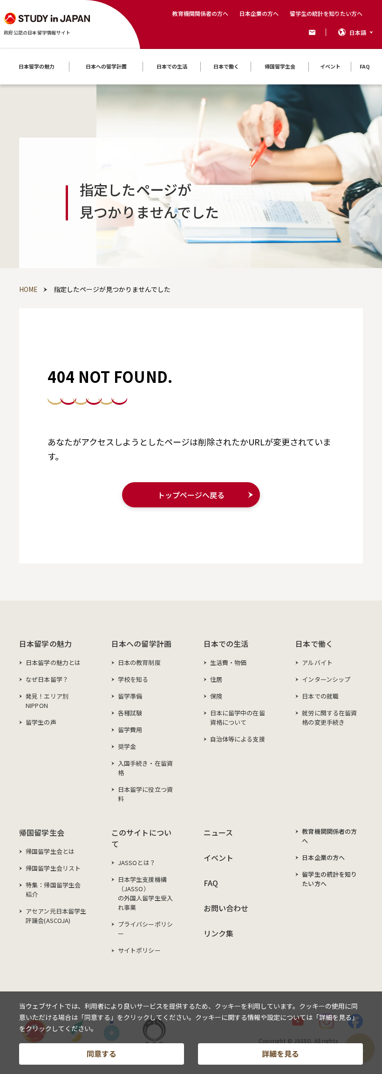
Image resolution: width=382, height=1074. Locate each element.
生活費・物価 (228, 662)
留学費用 (130, 729)
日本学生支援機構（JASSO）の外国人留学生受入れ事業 (145, 893)
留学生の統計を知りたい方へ (326, 13)
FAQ (211, 882)
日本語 (357, 32)
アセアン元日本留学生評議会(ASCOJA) (56, 916)
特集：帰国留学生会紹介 (53, 889)
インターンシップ (326, 679)
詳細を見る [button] (280, 1053)
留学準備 (130, 696)
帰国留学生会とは (50, 851)
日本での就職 (320, 696)
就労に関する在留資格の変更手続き (329, 717)
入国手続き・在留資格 (145, 768)
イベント (219, 857)
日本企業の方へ (259, 13)
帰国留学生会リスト (53, 868)
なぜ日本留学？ (47, 679)
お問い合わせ (226, 908)
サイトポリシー (139, 950)
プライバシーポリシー (145, 929)
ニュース (218, 832)
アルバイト (317, 662)
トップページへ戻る (191, 494)
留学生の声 (41, 722)
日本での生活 (226, 643)
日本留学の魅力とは (53, 662)
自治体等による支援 (237, 738)
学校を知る (133, 679)
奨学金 (127, 746)
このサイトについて (141, 838)
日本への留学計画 (141, 643)
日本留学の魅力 (45, 643)
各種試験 (130, 712)
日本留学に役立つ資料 (145, 794)
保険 (216, 696)
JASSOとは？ (137, 862)
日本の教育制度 (139, 662)
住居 (216, 679)
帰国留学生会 (41, 832)
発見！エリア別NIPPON (47, 701)
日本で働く (314, 643)
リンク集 (219, 933)
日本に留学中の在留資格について (237, 717)
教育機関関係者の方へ (200, 13)
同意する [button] (101, 1053)
